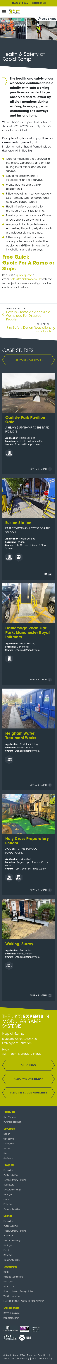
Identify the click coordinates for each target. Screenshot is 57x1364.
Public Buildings (10, 1175)
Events (6, 1200)
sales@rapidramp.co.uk (25, 279)
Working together (11, 1296)
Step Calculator (11, 1318)
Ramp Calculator (11, 1313)
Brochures (8, 1282)
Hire (5, 1154)
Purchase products (12, 1122)
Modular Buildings (12, 1190)
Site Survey (8, 1158)
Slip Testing (8, 1139)
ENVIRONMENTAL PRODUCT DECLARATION (24, 1301)
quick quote (24, 275)
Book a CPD (9, 1287)
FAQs (34, 1359)
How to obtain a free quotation (18, 1291)
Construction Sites (11, 1209)
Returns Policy (45, 1359)
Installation (8, 1144)
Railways (7, 1204)
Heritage (7, 1195)
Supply (6, 1149)
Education (8, 1170)
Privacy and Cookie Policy (16, 1359)
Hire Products (9, 1117)
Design (6, 1134)
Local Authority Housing (14, 1180)
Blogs (6, 1272)
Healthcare (8, 1185)
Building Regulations (13, 1277)
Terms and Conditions (37, 1355)
